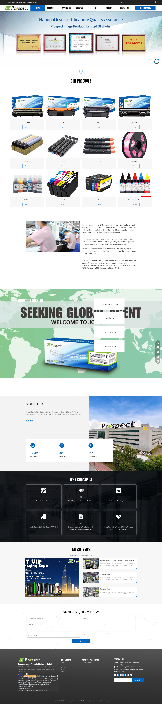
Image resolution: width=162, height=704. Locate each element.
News (62, 671)
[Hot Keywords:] (155, 2)
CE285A (134, 122)
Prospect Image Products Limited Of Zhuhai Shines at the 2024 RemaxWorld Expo (126, 560)
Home (62, 663)
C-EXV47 (63, 161)
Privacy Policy (105, 701)
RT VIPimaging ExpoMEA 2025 (48, 595)
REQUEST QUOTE (145, 8)
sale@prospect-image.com (29, 2)
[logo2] (29, 660)
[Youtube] (121, 675)
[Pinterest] (128, 675)
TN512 (27, 161)
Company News (105, 574)
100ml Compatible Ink (135, 200)
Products (63, 665)
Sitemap (99, 701)
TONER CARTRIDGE (87, 663)
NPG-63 (99, 161)
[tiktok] (131, 675)
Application (64, 667)
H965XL (99, 200)
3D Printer (134, 161)
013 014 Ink (27, 200)
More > (27, 127)
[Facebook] (115, 675)
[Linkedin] (118, 675)
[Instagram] (124, 675)
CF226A (98, 122)
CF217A (63, 122)
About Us (63, 669)
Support (63, 674)
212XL (63, 200)
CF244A (27, 122)
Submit (81, 641)
